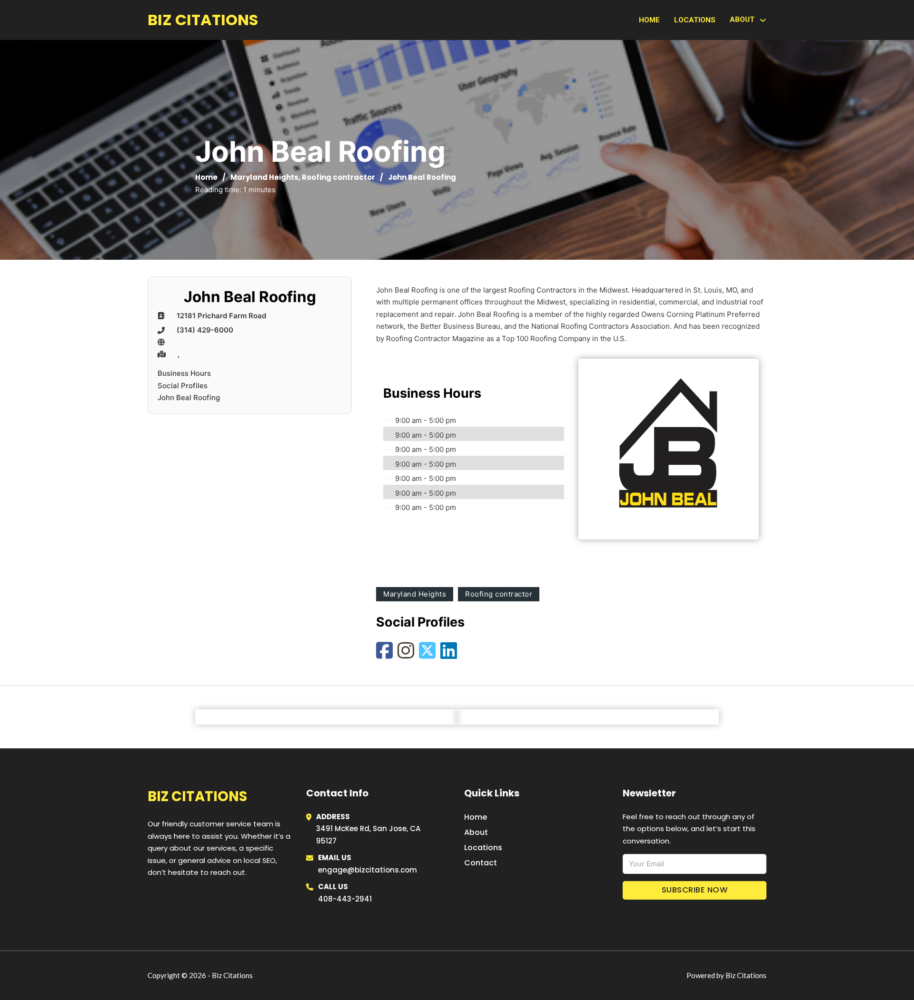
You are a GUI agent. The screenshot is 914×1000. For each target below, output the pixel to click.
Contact (480, 862)
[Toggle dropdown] (762, 20)
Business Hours (184, 373)
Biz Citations (203, 19)
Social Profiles (183, 385)
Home (649, 20)
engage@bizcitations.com (367, 870)
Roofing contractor (338, 177)
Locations (694, 20)
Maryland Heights (264, 177)
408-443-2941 (345, 899)
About (476, 832)
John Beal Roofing (189, 397)
